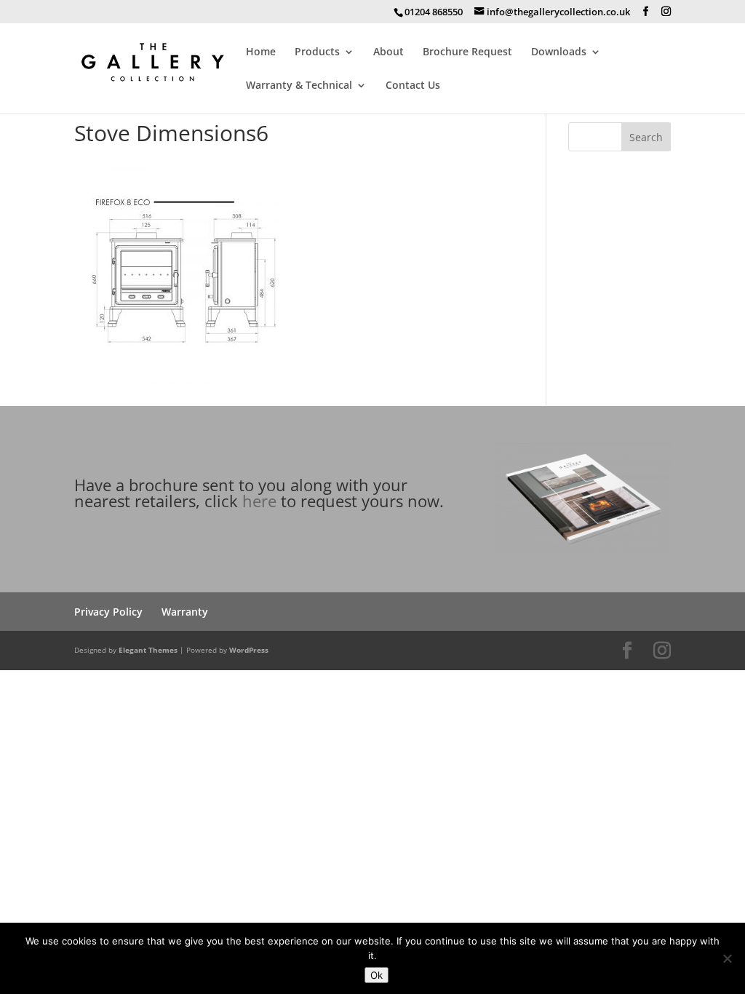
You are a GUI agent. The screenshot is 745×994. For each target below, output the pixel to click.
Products (317, 52)
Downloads (558, 52)
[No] (727, 958)
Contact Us (413, 86)
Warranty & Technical (299, 86)
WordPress (248, 650)
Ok (376, 975)
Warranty (185, 612)
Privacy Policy (108, 612)
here (259, 501)
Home (261, 52)
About (388, 52)
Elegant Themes (148, 650)
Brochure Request (467, 52)
